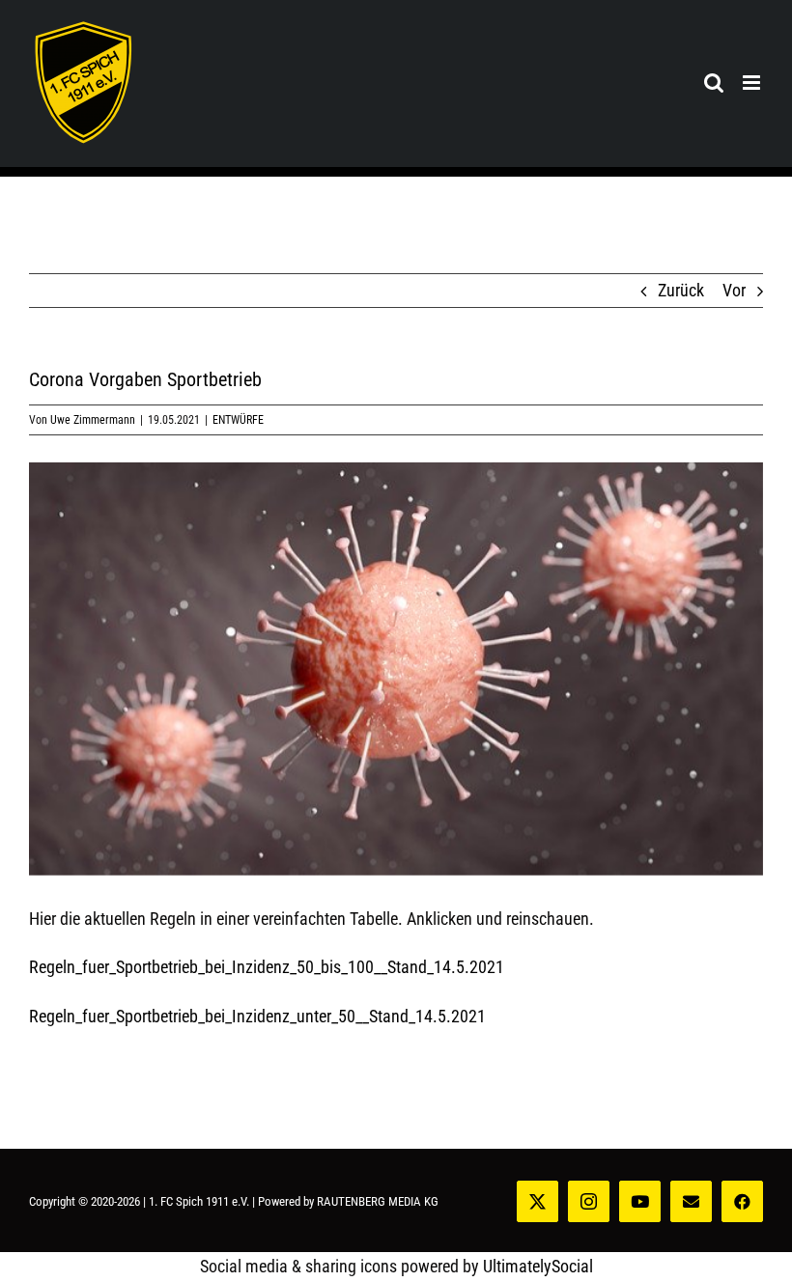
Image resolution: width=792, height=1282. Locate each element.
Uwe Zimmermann (92, 420)
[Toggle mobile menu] (753, 82)
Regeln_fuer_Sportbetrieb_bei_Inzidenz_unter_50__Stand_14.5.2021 (257, 1016)
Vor (734, 290)
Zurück (681, 290)
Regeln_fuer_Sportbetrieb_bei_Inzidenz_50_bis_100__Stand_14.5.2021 (266, 967)
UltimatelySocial (538, 1266)
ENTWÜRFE (238, 420)
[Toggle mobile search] (713, 82)
